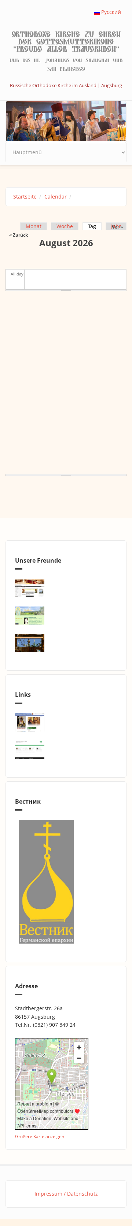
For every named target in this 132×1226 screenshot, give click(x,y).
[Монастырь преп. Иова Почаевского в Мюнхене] (66, 643)
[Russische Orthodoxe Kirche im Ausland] (66, 750)
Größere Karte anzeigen (39, 1136)
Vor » (117, 227)
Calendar (55, 196)
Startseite (25, 196)
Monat (33, 226)
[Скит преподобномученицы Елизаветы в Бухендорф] (66, 615)
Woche (64, 226)
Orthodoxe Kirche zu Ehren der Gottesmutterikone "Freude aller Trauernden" (66, 42)
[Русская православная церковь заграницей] (66, 722)
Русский (110, 11)
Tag (95, 226)
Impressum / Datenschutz (66, 1193)
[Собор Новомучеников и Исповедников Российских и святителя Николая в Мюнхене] (66, 588)
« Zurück (18, 235)
